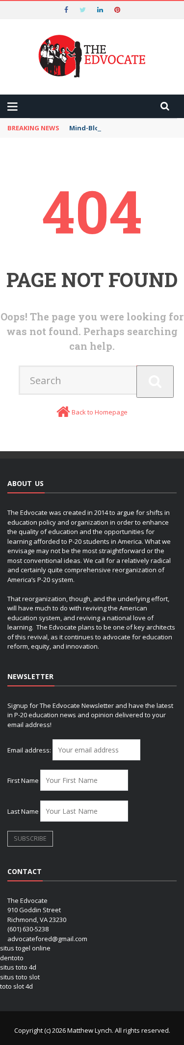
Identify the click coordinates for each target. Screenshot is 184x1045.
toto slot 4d (16, 986)
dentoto (12, 957)
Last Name (23, 811)
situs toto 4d (18, 967)
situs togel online (25, 948)
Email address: (30, 750)
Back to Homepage (100, 412)
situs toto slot (20, 976)
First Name (23, 780)
